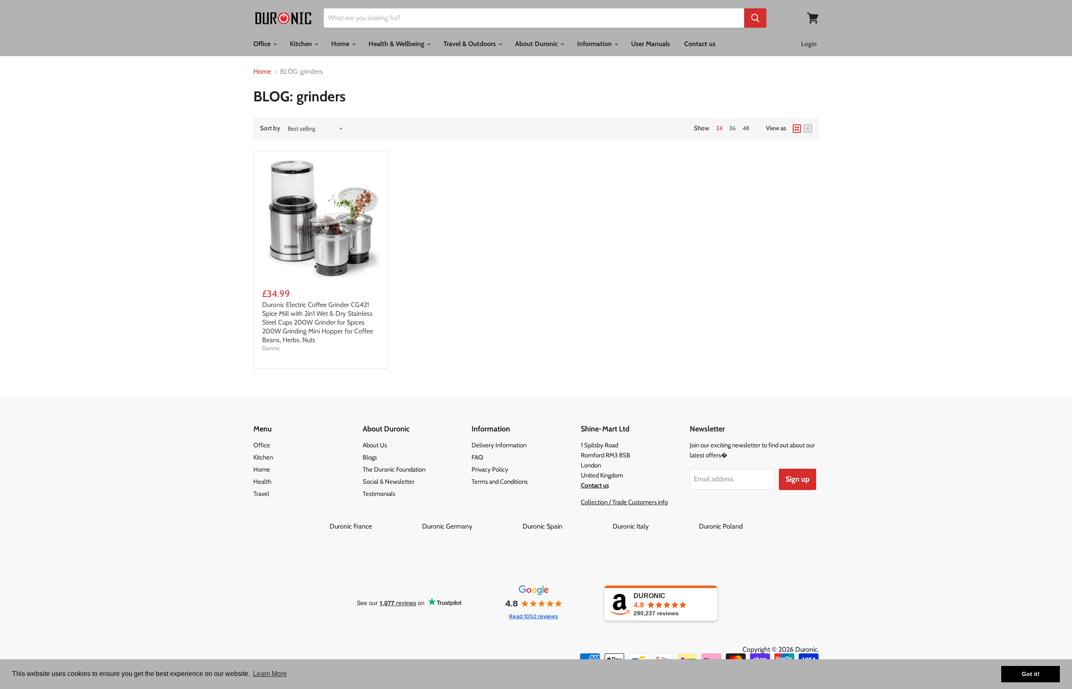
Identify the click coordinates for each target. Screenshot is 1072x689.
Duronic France (375, 526)
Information (595, 44)
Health (262, 481)
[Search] (755, 18)
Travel (261, 494)
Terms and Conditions (500, 481)
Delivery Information (499, 445)
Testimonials (379, 494)
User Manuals (650, 44)
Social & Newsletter (389, 481)
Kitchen (302, 44)
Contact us (700, 44)
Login (809, 44)
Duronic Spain (567, 526)
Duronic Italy (655, 526)
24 (719, 128)
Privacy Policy (490, 469)
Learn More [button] (270, 673)
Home (341, 44)
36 (732, 128)
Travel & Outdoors (470, 44)
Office (262, 44)
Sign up (797, 479)
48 (745, 128)
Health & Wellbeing (397, 44)
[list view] (808, 128)
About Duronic (537, 44)
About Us (375, 445)
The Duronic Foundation (394, 469)
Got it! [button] (1031, 674)
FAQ (477, 457)
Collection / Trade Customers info (624, 502)
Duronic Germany (471, 526)
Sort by (270, 128)
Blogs (370, 457)
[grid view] (797, 128)
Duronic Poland (721, 526)
